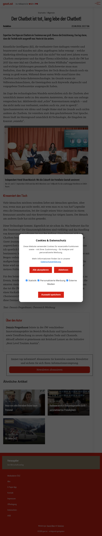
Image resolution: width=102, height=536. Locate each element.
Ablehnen (63, 270)
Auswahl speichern (51, 295)
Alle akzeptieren (41, 270)
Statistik (32, 280)
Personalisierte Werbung (52, 280)
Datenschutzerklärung (51, 261)
